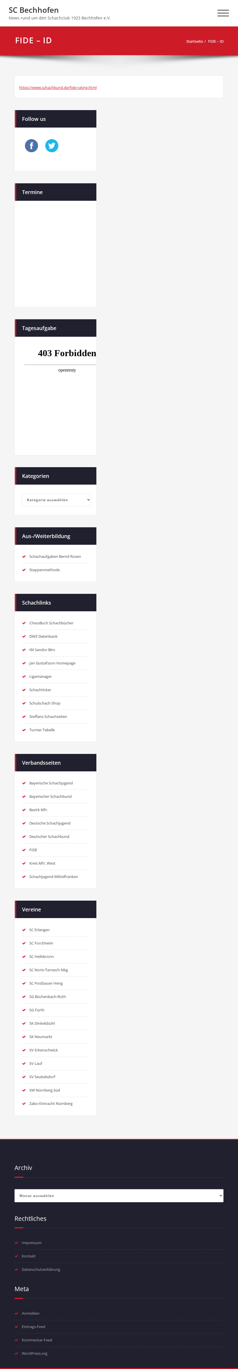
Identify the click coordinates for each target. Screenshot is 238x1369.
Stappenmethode (44, 569)
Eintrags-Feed (33, 1326)
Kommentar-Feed (37, 1340)
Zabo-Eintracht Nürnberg (51, 1103)
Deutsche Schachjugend (50, 823)
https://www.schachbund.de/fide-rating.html (58, 87)
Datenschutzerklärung (41, 1269)
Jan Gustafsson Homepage (52, 663)
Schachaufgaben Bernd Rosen (55, 556)
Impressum (32, 1242)
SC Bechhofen (34, 10)
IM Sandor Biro (42, 649)
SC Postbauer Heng (46, 983)
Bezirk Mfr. (38, 809)
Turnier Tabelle (42, 729)
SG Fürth (36, 1010)
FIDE (33, 849)
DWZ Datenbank (43, 636)
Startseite (194, 41)
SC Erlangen (39, 929)
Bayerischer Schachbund (50, 796)
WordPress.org (34, 1353)
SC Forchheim (41, 943)
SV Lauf (35, 1063)
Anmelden (30, 1313)
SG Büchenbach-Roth (47, 996)
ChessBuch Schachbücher (51, 623)
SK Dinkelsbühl (42, 1023)
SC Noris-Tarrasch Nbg (48, 969)
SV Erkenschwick (43, 1050)
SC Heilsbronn (41, 956)
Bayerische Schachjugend (51, 783)
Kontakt (29, 1256)
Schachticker (40, 689)
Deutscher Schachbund (49, 836)
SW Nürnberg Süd (44, 1090)
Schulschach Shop (44, 703)
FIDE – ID (215, 41)
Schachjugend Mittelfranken (53, 876)
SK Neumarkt (40, 1036)
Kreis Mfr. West (42, 863)
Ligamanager (40, 676)
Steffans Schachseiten (48, 716)
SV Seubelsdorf (42, 1076)
